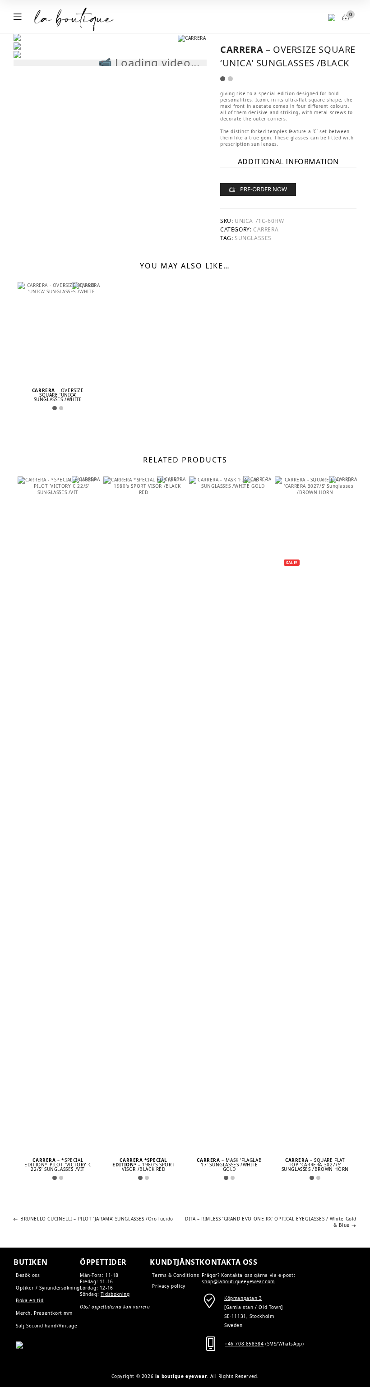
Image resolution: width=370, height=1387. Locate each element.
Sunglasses (253, 238)
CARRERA (265, 229)
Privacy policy (168, 1286)
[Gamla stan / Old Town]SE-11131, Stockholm (253, 1307)
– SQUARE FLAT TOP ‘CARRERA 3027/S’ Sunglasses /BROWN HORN (315, 1164)
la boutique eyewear (181, 1376)
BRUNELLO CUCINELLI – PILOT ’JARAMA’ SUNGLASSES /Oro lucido (96, 1219)
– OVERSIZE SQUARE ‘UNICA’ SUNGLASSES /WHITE (58, 395)
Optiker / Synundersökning (48, 1288)
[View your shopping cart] (346, 17)
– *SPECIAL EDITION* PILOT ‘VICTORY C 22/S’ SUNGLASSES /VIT (57, 1164)
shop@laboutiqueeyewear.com (238, 1281)
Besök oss (28, 1275)
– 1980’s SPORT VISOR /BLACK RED (143, 1164)
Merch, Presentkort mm (44, 1313)
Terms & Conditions (175, 1275)
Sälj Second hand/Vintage (46, 1325)
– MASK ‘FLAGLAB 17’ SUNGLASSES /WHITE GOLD (229, 1164)
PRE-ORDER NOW (263, 189)
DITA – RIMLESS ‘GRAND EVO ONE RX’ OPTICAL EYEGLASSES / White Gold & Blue (270, 1222)
